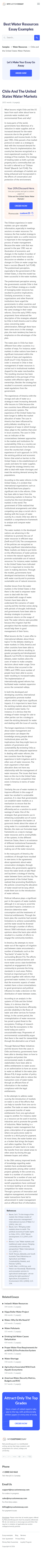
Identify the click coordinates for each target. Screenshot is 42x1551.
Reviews (23, 1535)
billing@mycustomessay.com (15, 1507)
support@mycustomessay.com (15, 1489)
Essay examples (7, 1535)
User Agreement (7, 1539)
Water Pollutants (12, 1328)
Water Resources (20, 47)
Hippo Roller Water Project (16, 1312)
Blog (16, 1535)
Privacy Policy (20, 1539)
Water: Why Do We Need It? (17, 1320)
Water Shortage (11, 1358)
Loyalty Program (25, 1542)
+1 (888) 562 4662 (10, 1472)
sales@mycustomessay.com (14, 1498)
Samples (6, 47)
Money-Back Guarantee (10, 1542)
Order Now (21, 73)
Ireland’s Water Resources (16, 1303)
